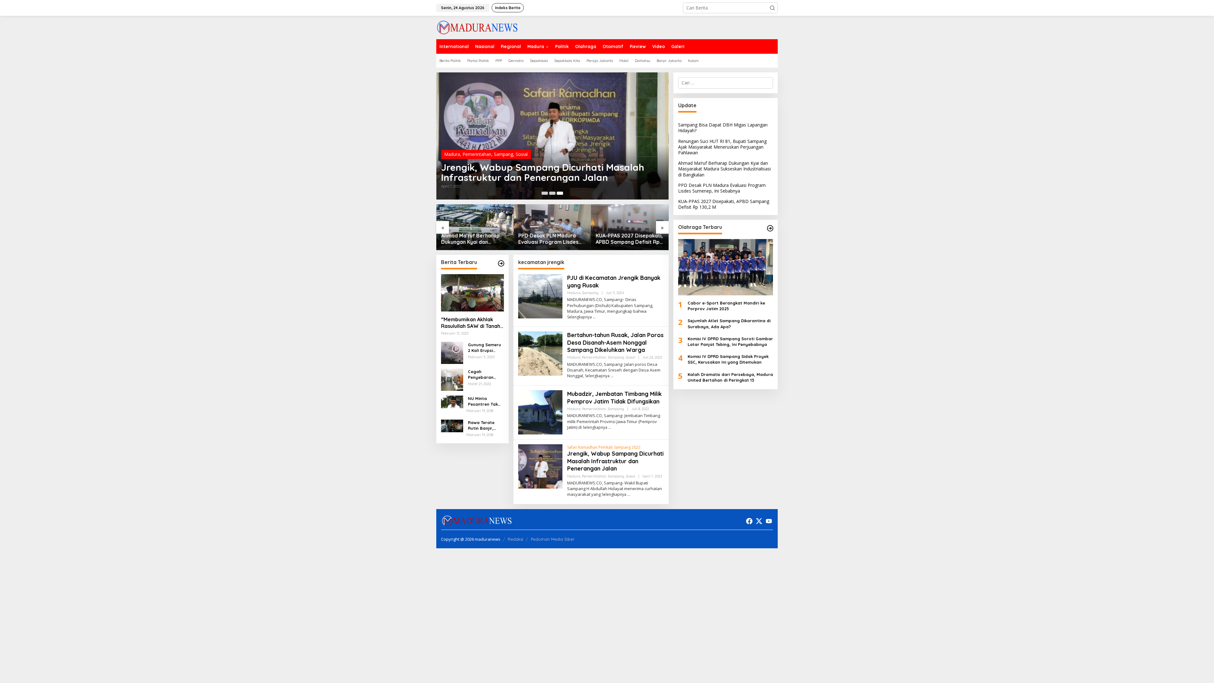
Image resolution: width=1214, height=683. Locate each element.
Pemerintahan (477, 154)
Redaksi (515, 539)
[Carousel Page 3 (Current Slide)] (560, 193)
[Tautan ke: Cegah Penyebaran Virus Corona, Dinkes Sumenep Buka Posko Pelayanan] (452, 379)
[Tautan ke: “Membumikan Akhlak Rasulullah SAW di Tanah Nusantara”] (472, 292)
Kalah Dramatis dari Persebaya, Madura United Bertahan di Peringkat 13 (730, 377)
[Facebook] (749, 521)
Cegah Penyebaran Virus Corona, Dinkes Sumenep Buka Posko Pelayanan (485, 374)
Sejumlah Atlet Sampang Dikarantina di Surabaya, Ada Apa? (729, 323)
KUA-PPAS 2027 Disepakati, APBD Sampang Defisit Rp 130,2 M (629, 239)
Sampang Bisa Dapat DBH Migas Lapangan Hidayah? (723, 127)
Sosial (522, 154)
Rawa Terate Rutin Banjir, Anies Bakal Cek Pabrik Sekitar (484, 425)
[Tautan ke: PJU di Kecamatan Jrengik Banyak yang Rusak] (540, 296)
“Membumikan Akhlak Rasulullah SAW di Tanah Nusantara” (470, 322)
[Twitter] (759, 521)
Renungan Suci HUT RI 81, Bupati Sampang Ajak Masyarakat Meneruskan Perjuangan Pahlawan (722, 147)
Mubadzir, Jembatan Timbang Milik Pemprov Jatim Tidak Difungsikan (614, 397)
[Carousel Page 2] (552, 193)
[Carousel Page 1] (545, 193)
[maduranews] (477, 27)
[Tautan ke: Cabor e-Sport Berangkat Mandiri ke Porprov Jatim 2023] (725, 267)
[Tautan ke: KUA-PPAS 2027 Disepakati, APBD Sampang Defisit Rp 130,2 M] (630, 227)
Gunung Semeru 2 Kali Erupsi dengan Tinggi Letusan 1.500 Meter (484, 347)
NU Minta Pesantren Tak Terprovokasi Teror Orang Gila (485, 401)
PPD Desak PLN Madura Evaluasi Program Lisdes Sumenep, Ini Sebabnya (548, 239)
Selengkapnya (579, 317)
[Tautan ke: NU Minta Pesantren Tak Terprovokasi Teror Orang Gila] (452, 401)
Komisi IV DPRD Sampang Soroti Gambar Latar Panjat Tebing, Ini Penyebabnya (730, 341)
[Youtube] (769, 521)
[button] (772, 8)
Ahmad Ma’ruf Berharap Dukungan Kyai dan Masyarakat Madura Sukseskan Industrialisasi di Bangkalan (474, 239)
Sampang (503, 154)
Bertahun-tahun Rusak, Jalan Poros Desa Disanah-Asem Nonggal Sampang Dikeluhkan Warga (615, 342)
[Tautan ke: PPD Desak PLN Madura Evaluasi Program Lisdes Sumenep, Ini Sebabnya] (552, 227)
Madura (452, 154)
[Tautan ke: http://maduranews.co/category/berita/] (501, 263)
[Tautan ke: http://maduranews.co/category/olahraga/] (770, 228)
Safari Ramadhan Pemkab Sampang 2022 (604, 447)
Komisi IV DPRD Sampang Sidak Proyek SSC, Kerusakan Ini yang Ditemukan (728, 359)
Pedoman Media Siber (552, 539)
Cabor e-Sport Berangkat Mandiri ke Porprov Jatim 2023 (726, 305)
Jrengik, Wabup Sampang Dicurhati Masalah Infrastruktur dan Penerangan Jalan (542, 172)
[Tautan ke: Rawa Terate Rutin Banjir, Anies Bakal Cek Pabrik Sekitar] (452, 425)
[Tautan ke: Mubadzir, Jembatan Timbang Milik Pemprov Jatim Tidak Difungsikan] (540, 412)
